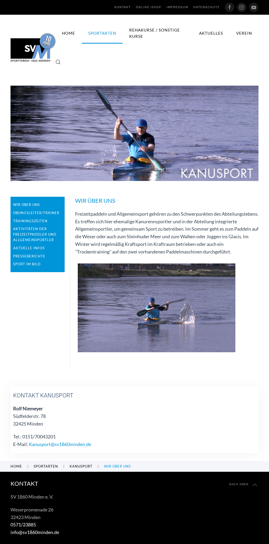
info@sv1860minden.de (35, 532)
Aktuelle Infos (29, 248)
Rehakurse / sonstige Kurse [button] (154, 33)
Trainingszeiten (30, 221)
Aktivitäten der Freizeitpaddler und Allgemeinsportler (34, 234)
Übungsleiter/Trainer (36, 213)
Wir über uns (26, 205)
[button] (58, 61)
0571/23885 (23, 524)
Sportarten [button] (102, 33)
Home (68, 33)
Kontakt (122, 7)
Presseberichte (29, 256)
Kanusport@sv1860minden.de (60, 444)
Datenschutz (206, 7)
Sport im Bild (27, 264)
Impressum (177, 7)
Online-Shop (148, 7)
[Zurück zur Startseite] (33, 47)
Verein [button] (244, 33)
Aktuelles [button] (211, 33)
